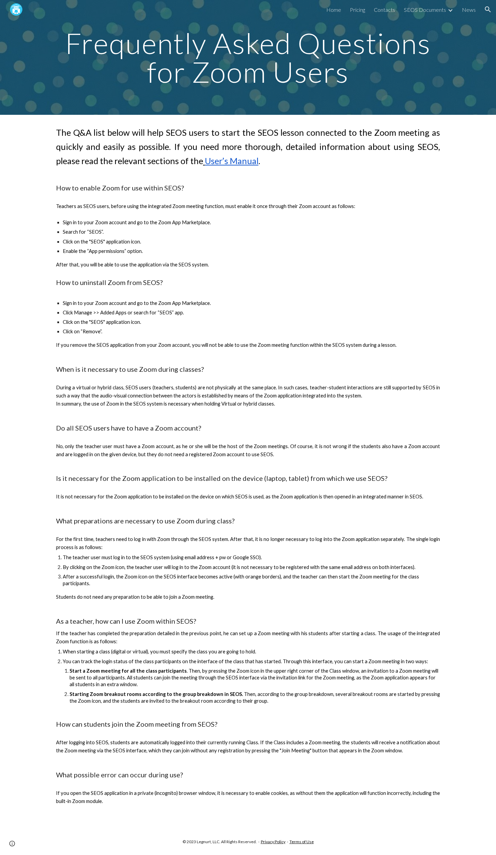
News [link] (469, 9)
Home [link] (333, 9)
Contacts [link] (384, 9)
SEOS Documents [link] (425, 9)
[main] (248, 57)
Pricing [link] (357, 9)
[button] (488, 9)
